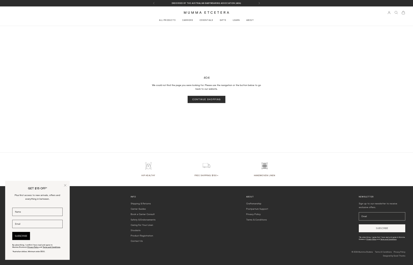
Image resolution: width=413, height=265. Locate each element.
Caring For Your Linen (142, 225)
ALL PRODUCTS (167, 20)
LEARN (236, 20)
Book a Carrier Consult (143, 214)
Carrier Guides (138, 208)
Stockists (136, 230)
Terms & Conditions (256, 219)
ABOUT (250, 20)
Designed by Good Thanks (394, 256)
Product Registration (142, 235)
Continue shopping (206, 99)
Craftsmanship (253, 203)
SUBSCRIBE (21, 235)
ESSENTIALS (206, 20)
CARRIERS (187, 20)
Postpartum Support (257, 208)
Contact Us (137, 241)
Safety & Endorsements (143, 219)
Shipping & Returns (141, 203)
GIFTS (223, 20)
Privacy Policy (253, 214)
